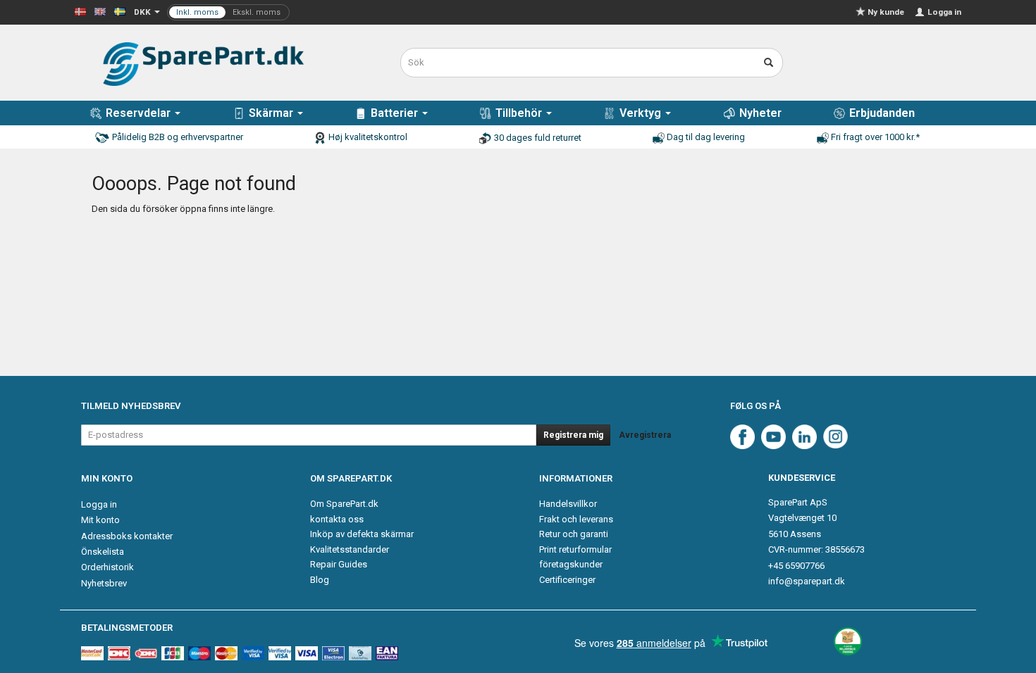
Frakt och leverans (576, 519)
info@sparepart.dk (806, 581)
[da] (80, 11)
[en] (100, 11)
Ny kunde (886, 12)
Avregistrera (645, 435)
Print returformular (575, 549)
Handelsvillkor (568, 503)
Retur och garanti (573, 534)
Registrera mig (573, 435)
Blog (319, 579)
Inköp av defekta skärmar (362, 534)
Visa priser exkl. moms (228, 12)
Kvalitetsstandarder (349, 549)
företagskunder (571, 564)
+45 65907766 (796, 565)
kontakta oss (337, 519)
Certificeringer (567, 579)
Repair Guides (338, 564)
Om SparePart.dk (344, 503)
